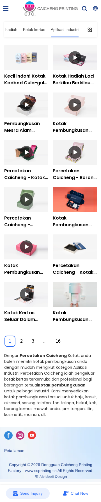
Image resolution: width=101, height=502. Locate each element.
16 (58, 341)
